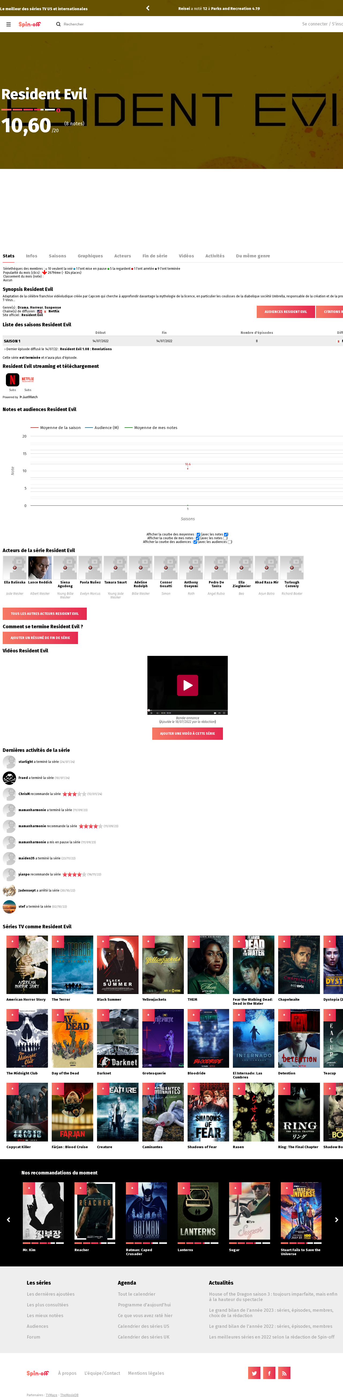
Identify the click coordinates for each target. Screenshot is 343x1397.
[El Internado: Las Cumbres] (254, 1067)
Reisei (168, 8)
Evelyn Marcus (90, 594)
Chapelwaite (289, 999)
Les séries (39, 1283)
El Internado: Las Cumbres (247, 1075)
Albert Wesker (40, 594)
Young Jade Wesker (116, 595)
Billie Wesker (141, 594)
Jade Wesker (14, 594)
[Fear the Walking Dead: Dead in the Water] (254, 993)
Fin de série (155, 255)
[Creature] (118, 1140)
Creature (104, 1147)
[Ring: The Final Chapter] (299, 1140)
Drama (23, 307)
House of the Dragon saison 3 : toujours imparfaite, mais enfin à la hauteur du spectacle (273, 1296)
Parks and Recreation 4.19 (219, 8)
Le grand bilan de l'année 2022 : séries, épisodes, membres (270, 1326)
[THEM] (208, 993)
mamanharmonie (32, 810)
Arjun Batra (267, 594)
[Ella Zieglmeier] (241, 579)
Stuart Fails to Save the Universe (300, 1252)
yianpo (24, 874)
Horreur (36, 307)
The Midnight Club (22, 1073)
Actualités (221, 1283)
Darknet (104, 1073)
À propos (67, 1373)
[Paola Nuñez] (90, 579)
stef (21, 906)
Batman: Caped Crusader (139, 1252)
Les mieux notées (45, 1315)
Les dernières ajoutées (50, 1294)
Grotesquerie (154, 1073)
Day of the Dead (65, 1073)
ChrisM (24, 794)
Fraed (23, 778)
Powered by (11, 397)
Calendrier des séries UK (143, 1337)
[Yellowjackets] (163, 993)
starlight (25, 762)
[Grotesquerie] (163, 1067)
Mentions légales (146, 1373)
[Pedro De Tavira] (216, 579)
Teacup (329, 1073)
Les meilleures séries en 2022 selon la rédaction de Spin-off (271, 1337)
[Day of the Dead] (73, 1067)
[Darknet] (118, 1067)
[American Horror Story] (27, 993)
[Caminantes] (163, 1140)
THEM (192, 999)
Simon (166, 594)
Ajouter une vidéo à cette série (187, 734)
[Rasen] (254, 1140)
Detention (286, 1073)
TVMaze (51, 1395)
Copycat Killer (18, 1147)
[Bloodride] (208, 1067)
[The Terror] (73, 993)
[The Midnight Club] (27, 1067)
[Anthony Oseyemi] (191, 579)
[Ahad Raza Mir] (267, 579)
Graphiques (90, 255)
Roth (191, 594)
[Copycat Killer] (27, 1140)
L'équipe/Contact (102, 1373)
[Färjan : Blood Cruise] (73, 1140)
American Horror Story (26, 999)
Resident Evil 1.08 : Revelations (86, 349)
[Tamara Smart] (115, 579)
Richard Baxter (292, 594)
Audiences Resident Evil (286, 312)
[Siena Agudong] (65, 579)
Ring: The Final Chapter (298, 1147)
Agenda (127, 1283)
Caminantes (152, 1147)
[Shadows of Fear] (208, 1140)
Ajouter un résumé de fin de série (40, 638)
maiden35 (26, 858)
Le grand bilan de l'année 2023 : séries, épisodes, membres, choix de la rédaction (271, 1312)
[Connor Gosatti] (166, 579)
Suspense (52, 307)
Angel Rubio (216, 594)
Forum (33, 1337)
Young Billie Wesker (65, 595)
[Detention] (299, 1067)
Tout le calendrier (136, 1294)
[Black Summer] (118, 993)
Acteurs (122, 255)
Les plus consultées (47, 1304)
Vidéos (186, 255)
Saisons (57, 255)
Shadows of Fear (202, 1147)
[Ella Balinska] (15, 579)
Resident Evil (32, 315)
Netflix (54, 311)
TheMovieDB (69, 1395)
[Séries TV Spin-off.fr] (30, 24)
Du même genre (253, 255)
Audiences (37, 1326)
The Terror (61, 999)
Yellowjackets (154, 999)
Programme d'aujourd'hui (144, 1304)
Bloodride (197, 1073)
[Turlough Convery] (292, 579)
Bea (241, 594)
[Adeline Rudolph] (141, 579)
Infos (31, 255)
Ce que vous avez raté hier (145, 1315)
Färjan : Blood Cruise (70, 1147)
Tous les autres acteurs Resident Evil (45, 614)
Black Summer (109, 999)
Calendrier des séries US (143, 1326)
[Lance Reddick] (40, 579)
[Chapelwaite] (299, 993)
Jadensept (27, 890)
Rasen (238, 1147)
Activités (215, 255)
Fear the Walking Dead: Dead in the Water (253, 1001)
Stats (8, 255)
